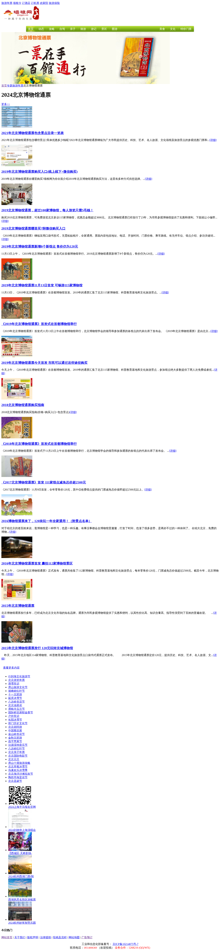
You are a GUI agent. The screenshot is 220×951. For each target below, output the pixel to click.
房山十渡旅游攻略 (19, 762)
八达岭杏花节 (16, 701)
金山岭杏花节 (16, 734)
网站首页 (6, 937)
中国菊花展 (15, 730)
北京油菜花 (15, 705)
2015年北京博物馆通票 (17, 605)
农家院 (44, 3)
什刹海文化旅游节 (19, 676)
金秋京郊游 (15, 737)
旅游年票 (6, 3)
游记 (93, 28)
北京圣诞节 (15, 780)
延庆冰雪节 (15, 698)
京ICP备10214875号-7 (125, 944)
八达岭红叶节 (16, 748)
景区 (104, 28)
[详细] (213, 140)
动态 (41, 28)
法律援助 (45, 937)
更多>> (5, 104)
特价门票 (185, 28)
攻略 (51, 28)
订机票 (35, 3)
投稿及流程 (60, 937)
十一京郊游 (15, 694)
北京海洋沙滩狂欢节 (20, 773)
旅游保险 (54, 3)
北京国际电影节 (18, 755)
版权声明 (32, 937)
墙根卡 (17, 3)
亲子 (72, 28)
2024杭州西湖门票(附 (21, 876)
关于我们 (19, 937)
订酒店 (26, 3)
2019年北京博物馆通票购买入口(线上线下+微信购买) (39, 171)
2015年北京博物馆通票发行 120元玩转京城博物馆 (37, 648)
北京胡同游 (15, 726)
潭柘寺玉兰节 (16, 708)
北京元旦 (13, 759)
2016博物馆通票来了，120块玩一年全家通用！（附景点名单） (46, 521)
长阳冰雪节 (15, 719)
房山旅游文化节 (18, 687)
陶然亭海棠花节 (18, 777)
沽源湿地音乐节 (18, 744)
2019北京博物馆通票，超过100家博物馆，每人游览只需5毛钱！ (47, 210)
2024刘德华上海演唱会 (22, 830)
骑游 (83, 28)
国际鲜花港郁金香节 (20, 712)
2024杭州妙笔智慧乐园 (22, 922)
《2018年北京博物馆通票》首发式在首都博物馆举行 (39, 444)
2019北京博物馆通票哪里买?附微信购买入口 (33, 228)
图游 (114, 28)
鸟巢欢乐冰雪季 (18, 770)
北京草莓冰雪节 (18, 766)
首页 (31, 28)
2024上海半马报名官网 (22, 806)
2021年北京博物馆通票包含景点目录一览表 (32, 133)
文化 (172, 28)
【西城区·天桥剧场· (20, 853)
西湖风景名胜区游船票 (22, 899)
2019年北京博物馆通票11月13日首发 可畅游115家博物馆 (41, 285)
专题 (9, 85)
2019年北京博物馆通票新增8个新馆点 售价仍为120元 (39, 246)
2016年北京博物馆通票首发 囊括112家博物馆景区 (37, 563)
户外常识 (13, 716)
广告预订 (86, 937)
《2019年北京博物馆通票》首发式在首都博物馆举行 (39, 324)
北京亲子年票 (16, 752)
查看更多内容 (11, 667)
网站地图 (74, 937)
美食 (162, 28)
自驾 (62, 28)
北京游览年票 (16, 680)
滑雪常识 (13, 683)
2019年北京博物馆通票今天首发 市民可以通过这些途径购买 (44, 363)
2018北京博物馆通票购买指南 (22, 405)
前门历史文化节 (18, 723)
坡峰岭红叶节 (16, 690)
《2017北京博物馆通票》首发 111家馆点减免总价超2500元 (43, 482)
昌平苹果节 (15, 741)
